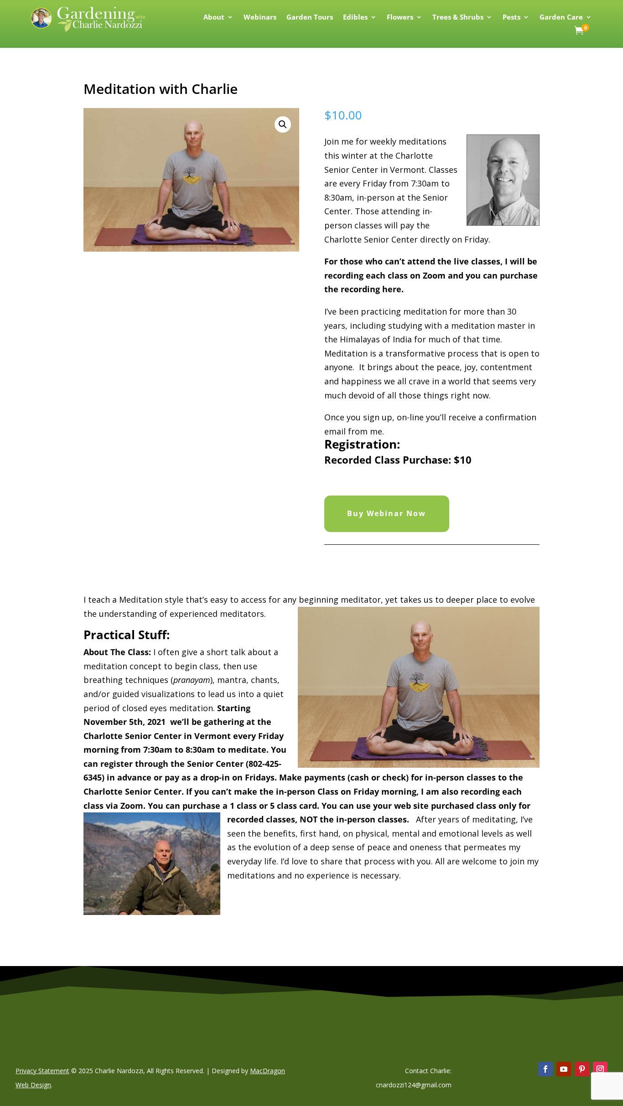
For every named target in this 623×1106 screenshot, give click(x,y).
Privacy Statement (42, 1070)
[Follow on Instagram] (600, 1069)
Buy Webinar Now (386, 513)
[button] (283, 124)
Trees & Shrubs (457, 17)
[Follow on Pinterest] (582, 1069)
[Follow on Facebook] (545, 1069)
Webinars (260, 17)
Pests (511, 17)
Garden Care (561, 17)
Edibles (355, 17)
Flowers (400, 17)
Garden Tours (309, 17)
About (213, 17)
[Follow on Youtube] (563, 1069)
